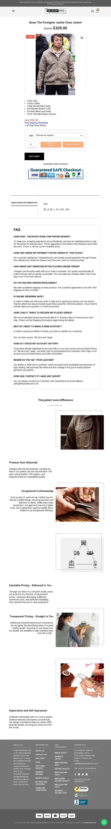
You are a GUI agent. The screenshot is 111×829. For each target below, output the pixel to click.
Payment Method (40, 773)
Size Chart (34, 156)
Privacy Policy (42, 778)
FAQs (38, 762)
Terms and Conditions (41, 789)
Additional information (24, 203)
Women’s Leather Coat (61, 792)
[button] (13, 11)
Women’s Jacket (59, 758)
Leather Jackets (62, 769)
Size (31, 136)
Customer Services (40, 767)
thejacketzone (90, 822)
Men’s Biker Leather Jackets (62, 780)
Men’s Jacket (61, 753)
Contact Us (41, 755)
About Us (40, 751)
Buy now (73, 144)
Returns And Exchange (41, 783)
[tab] (24, 203)
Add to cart (51, 144)
